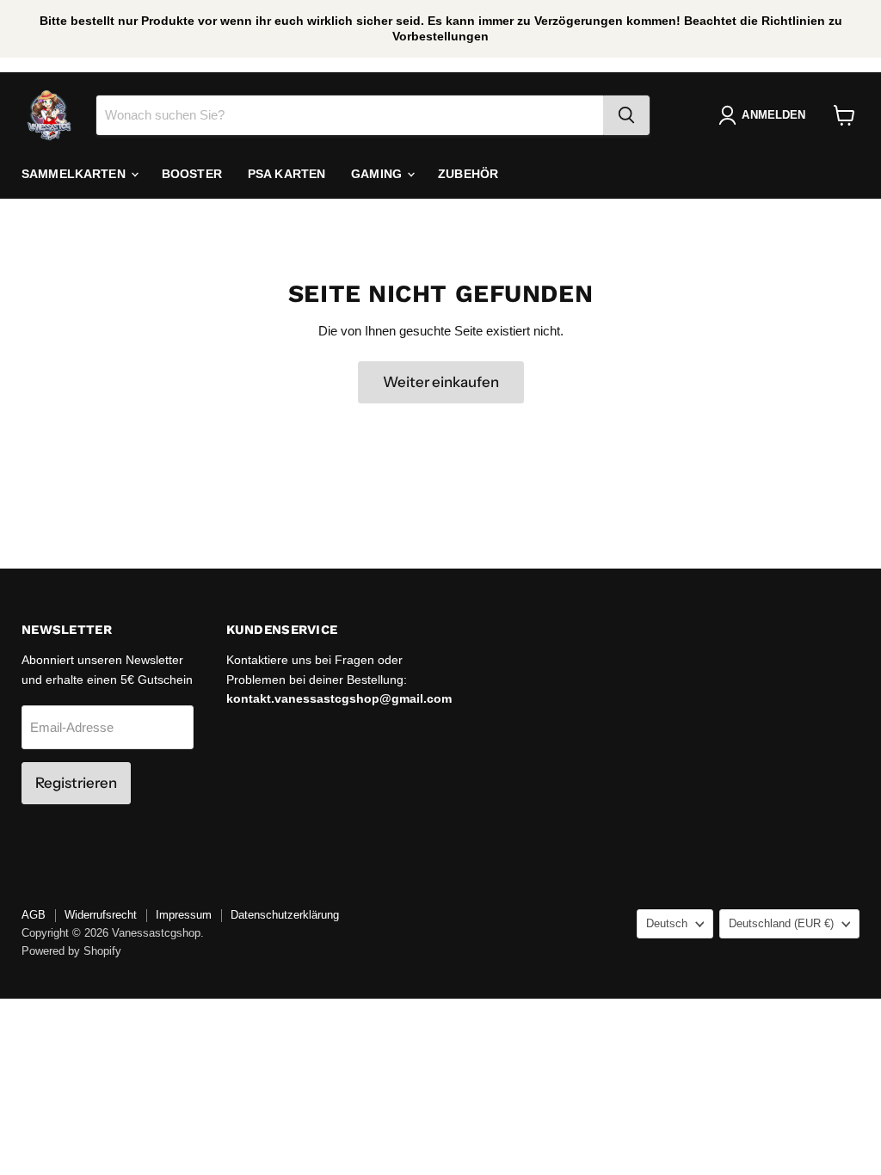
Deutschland (781, 923)
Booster (192, 174)
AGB (34, 914)
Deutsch (666, 923)
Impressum (184, 914)
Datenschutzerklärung (285, 914)
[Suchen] (626, 115)
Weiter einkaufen (441, 382)
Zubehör (468, 174)
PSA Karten (286, 174)
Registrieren (76, 782)
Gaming (378, 174)
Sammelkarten (75, 174)
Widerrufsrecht (101, 914)
